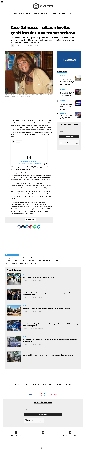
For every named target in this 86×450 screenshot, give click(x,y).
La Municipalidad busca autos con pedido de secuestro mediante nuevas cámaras (49, 355)
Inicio (15, 13)
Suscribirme (69, 136)
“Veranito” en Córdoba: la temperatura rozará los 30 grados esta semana (46, 308)
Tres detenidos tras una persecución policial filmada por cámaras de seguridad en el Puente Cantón (50, 340)
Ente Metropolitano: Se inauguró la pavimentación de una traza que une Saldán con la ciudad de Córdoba (50, 294)
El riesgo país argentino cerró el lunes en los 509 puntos (22, 258)
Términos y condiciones (21, 384)
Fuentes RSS (35, 384)
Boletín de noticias (70, 125)
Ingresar (69, 384)
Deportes (63, 113)
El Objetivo (18, 45)
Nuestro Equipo (47, 384)
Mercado (28, 13)
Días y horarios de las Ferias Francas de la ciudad (38, 277)
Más (70, 13)
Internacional (45, 13)
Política (21, 13)
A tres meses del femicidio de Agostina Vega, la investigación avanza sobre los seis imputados (66, 106)
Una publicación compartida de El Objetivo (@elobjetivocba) (29, 163)
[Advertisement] (32, 107)
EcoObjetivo (63, 13)
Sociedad (36, 13)
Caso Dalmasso (30, 219)
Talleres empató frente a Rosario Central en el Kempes (21, 263)
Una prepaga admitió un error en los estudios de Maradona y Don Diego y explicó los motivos (32, 260)
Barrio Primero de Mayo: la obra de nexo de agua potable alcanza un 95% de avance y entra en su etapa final (50, 325)
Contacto (58, 384)
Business (54, 13)
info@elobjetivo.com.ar (70, 435)
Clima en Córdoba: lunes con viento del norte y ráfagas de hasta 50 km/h (67, 94)
